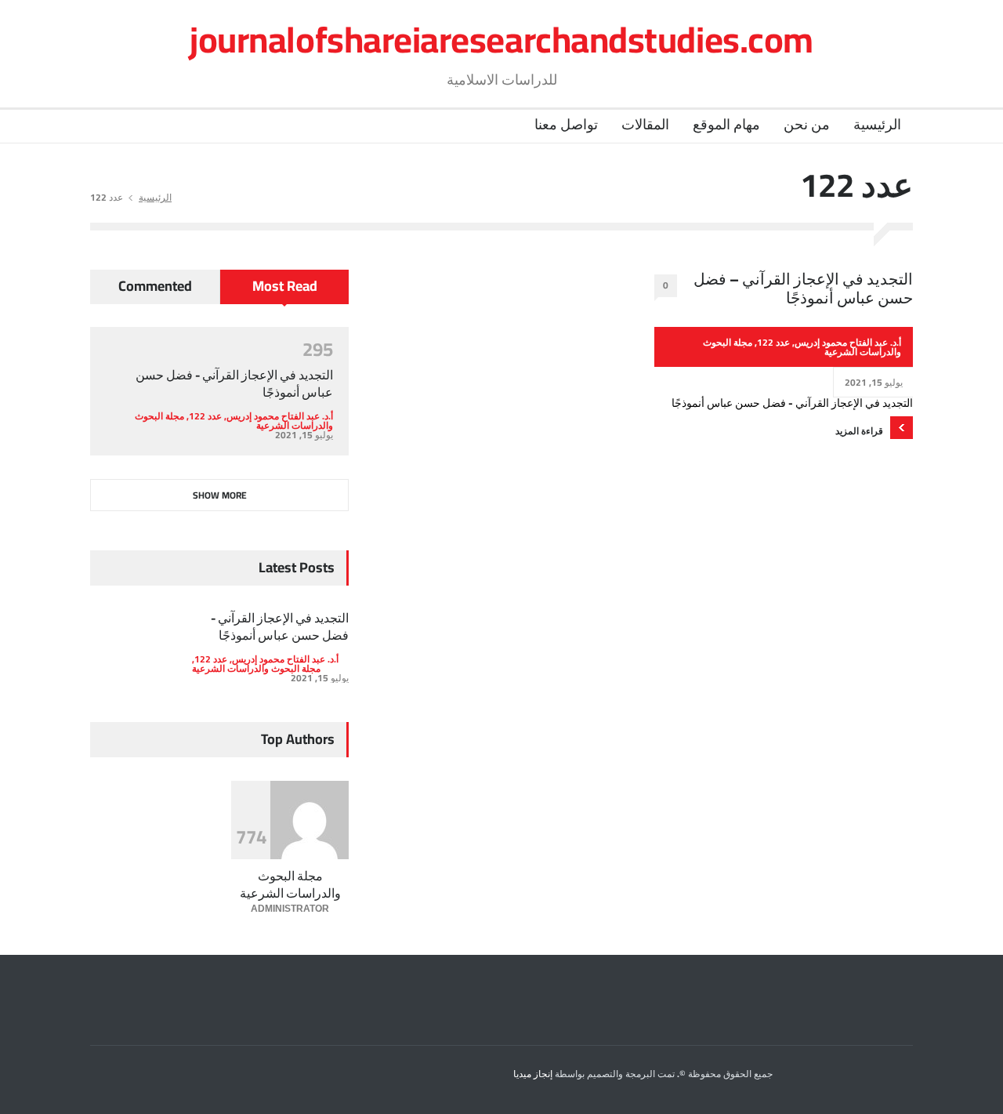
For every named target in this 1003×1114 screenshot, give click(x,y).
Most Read (284, 286)
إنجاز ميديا (532, 1074)
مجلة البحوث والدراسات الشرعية (256, 668)
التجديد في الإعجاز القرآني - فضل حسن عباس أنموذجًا (234, 383)
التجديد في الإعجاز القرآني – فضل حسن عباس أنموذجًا (803, 288)
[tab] (284, 292)
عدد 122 (773, 342)
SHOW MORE (220, 495)
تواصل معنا (566, 124)
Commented (155, 286)
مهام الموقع (726, 124)
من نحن (807, 124)
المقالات (645, 124)
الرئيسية (877, 124)
